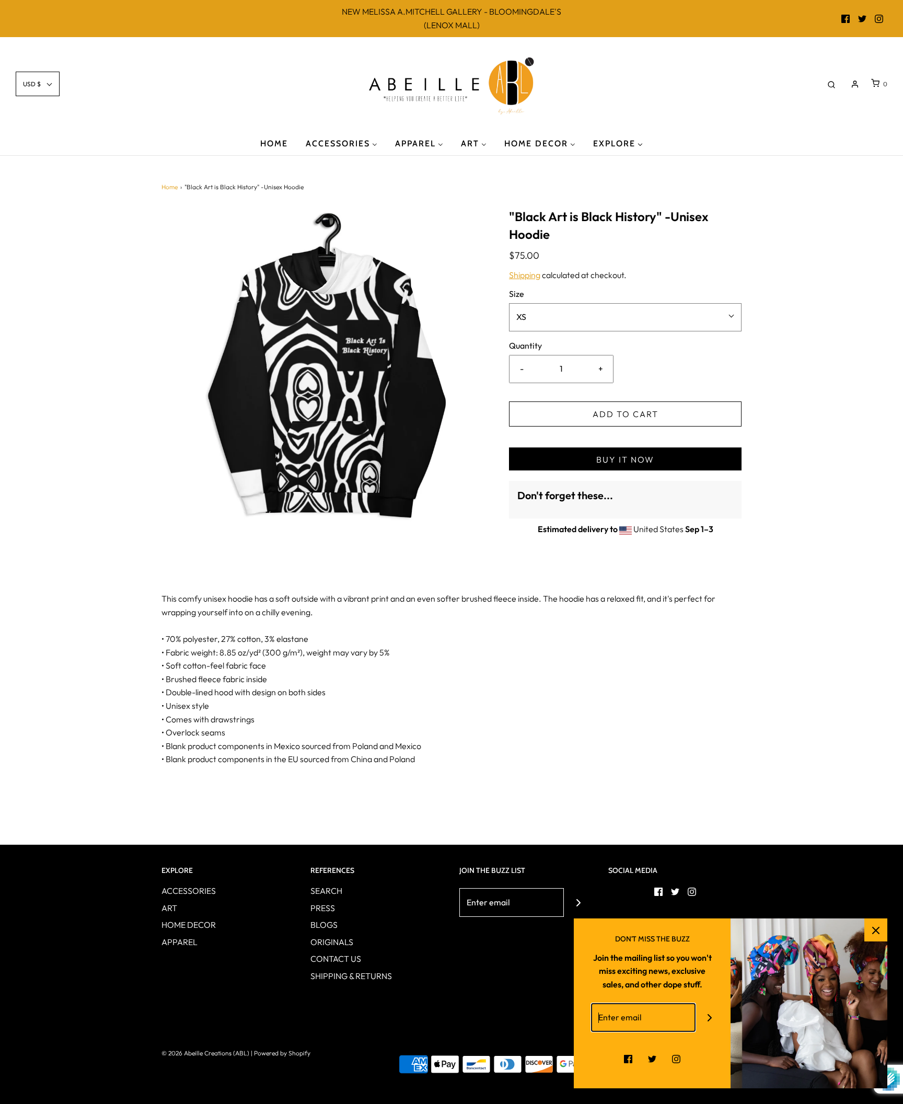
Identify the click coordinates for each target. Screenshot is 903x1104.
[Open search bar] (831, 83)
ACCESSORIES (188, 891)
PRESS (322, 908)
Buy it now (625, 459)
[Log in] (855, 84)
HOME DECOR (188, 924)
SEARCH (326, 891)
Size (516, 294)
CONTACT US (335, 958)
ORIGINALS (331, 942)
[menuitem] (274, 143)
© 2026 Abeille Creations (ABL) (205, 1053)
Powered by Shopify (282, 1053)
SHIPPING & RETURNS (351, 976)
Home (169, 187)
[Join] (578, 902)
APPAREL (179, 942)
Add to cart (625, 414)
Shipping (524, 275)
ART (169, 908)
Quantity (525, 345)
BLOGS (324, 924)
